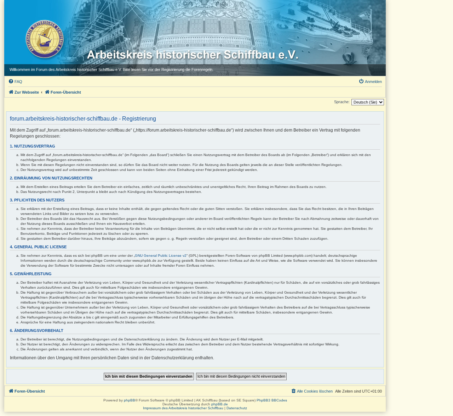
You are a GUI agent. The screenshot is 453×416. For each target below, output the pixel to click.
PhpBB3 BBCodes (272, 400)
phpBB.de (219, 404)
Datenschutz (236, 408)
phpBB (129, 400)
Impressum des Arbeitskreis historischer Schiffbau (183, 408)
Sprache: (342, 102)
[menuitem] (15, 81)
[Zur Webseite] (44, 38)
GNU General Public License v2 (161, 255)
